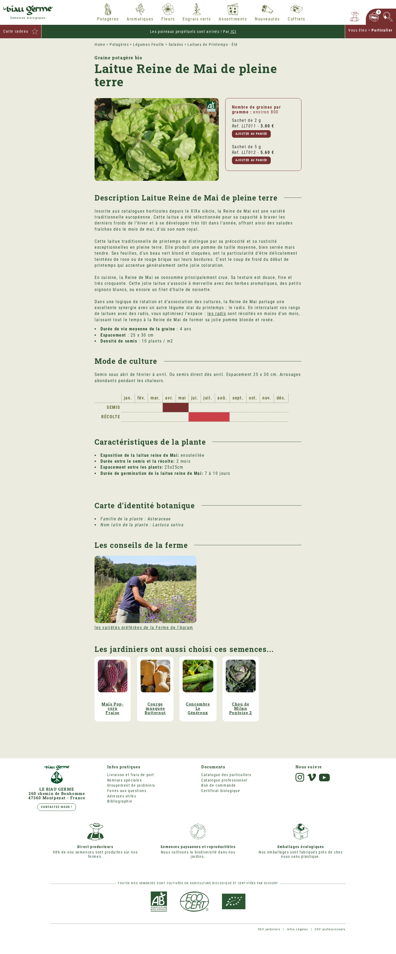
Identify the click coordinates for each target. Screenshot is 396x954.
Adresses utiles (121, 796)
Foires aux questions (127, 791)
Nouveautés (267, 19)
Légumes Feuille (148, 44)
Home (100, 44)
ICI (233, 31)
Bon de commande (218, 785)
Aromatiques (140, 19)
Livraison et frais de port (130, 775)
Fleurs (168, 19)
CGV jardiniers (269, 929)
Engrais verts (197, 19)
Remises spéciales (124, 780)
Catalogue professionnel (224, 780)
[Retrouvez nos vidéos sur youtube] (324, 777)
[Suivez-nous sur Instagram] (300, 777)
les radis (216, 313)
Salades (176, 44)
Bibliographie (120, 801)
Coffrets (296, 19)
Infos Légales (297, 929)
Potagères (108, 19)
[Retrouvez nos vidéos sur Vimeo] (311, 777)
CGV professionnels (330, 929)
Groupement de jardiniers (131, 785)
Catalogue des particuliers (226, 775)
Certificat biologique (220, 791)
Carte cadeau (15, 31)
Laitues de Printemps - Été (212, 44)
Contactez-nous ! (56, 807)
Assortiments (233, 19)
